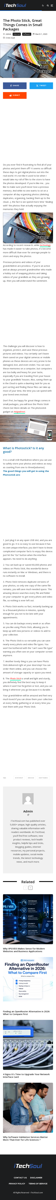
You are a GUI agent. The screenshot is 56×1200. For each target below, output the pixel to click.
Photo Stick (15, 678)
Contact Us (20, 1178)
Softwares (44, 778)
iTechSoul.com (37, 1192)
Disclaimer (36, 1178)
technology (45, 245)
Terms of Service (38, 1184)
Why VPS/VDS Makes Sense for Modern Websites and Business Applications (24, 950)
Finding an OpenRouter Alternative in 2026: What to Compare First (26, 1012)
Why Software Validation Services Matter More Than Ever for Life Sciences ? (25, 1138)
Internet (16, 34)
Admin (8, 34)
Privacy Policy (17, 1184)
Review (31, 778)
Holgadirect (19, 411)
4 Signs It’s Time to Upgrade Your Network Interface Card (26, 1075)
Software (26, 34)
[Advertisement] (28, 132)
